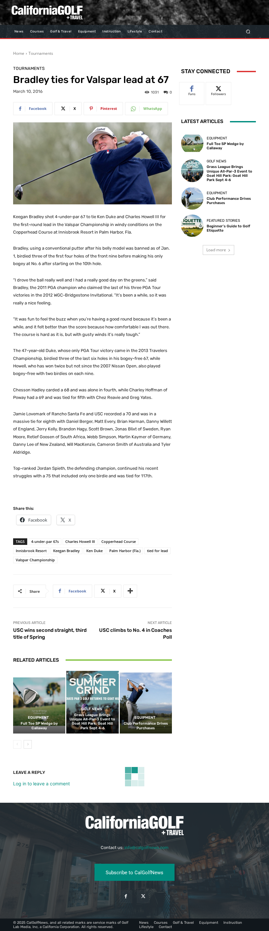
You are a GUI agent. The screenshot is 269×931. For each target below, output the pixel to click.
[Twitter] (143, 896)
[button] (248, 31)
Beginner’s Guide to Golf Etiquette (228, 228)
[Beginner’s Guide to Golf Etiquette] (192, 226)
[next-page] (28, 744)
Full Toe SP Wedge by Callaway (39, 725)
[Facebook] (125, 896)
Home (18, 53)
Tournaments (41, 53)
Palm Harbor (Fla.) (124, 550)
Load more (216, 250)
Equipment (38, 717)
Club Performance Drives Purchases (146, 725)
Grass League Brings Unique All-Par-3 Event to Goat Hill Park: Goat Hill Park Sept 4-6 (92, 721)
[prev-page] (17, 744)
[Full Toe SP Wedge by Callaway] (39, 702)
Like (192, 87)
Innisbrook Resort (31, 550)
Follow (218, 87)
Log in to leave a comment (41, 783)
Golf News (91, 709)
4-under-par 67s (45, 541)
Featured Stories (223, 220)
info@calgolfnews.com (146, 847)
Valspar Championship (35, 559)
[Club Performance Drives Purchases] (146, 702)
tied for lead (157, 550)
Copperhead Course (118, 541)
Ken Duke (94, 550)
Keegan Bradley (66, 550)
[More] (130, 591)
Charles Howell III (80, 541)
